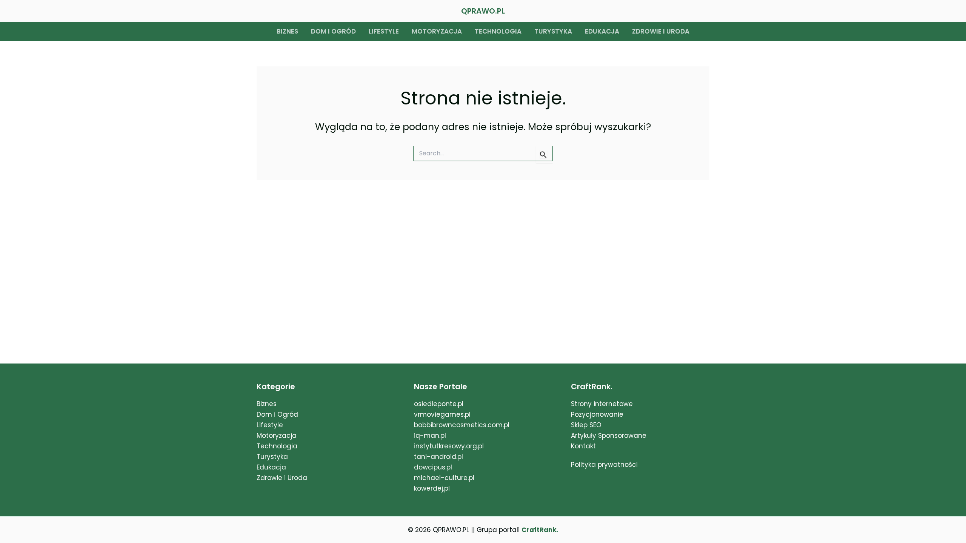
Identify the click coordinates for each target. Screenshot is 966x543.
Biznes (287, 31)
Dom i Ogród (277, 414)
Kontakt (583, 446)
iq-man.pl (430, 435)
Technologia (498, 31)
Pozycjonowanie (597, 414)
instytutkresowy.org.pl (449, 446)
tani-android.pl (438, 456)
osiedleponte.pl (438, 403)
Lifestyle (384, 31)
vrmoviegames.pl (442, 414)
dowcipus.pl (433, 467)
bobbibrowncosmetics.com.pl (461, 424)
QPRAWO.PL (483, 11)
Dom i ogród (333, 31)
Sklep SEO (586, 424)
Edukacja (602, 31)
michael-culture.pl (444, 477)
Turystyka (553, 31)
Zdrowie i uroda (660, 31)
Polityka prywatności (604, 464)
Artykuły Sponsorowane (608, 435)
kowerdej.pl (432, 488)
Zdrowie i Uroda (282, 477)
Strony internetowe (602, 403)
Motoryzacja (437, 31)
